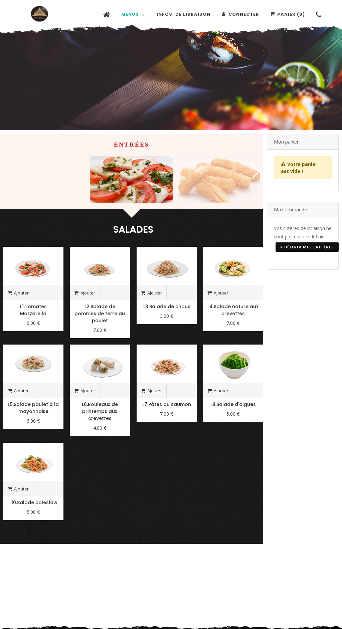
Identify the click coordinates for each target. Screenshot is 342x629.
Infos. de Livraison (305, 583)
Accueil (298, 80)
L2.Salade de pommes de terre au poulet (99, 313)
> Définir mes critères (307, 246)
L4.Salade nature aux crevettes (233, 310)
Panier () (291, 14)
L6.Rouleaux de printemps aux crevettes (100, 411)
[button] (255, 171)
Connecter (243, 14)
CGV (274, 583)
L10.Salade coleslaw (33, 502)
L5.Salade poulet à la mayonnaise (33, 408)
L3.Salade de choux (166, 306)
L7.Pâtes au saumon (166, 404)
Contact (233, 583)
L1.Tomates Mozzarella (33, 310)
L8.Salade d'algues (233, 404)
